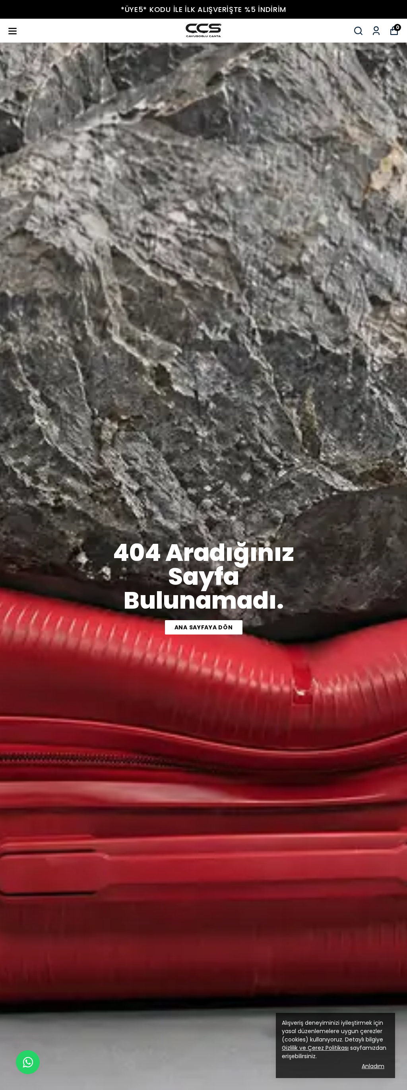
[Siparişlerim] (376, 31)
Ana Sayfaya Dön (203, 627)
